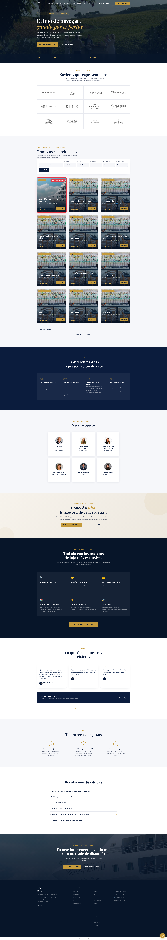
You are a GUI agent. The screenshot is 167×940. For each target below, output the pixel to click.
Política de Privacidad (125, 934)
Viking (95, 916)
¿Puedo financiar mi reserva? (83, 803)
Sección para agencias (106, 3)
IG (119, 697)
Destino (66, 161)
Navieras (50, 3)
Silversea (96, 891)
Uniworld (96, 919)
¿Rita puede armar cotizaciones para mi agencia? (83, 820)
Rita (74, 3)
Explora (95, 903)
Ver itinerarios (67, 44)
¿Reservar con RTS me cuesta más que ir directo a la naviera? (83, 791)
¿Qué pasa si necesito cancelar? (83, 808)
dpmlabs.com (86, 938)
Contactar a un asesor (93, 867)
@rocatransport (80, 708)
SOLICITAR (60, 208)
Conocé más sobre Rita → (95, 525)
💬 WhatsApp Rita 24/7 (120, 900)
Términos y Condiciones (114, 934)
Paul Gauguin (97, 900)
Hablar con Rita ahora (71, 525)
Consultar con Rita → (83, 334)
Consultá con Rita (122, 3)
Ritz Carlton (97, 925)
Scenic (95, 907)
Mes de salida (107, 161)
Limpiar (44, 170)
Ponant (95, 897)
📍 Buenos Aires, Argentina (121, 891)
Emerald (96, 910)
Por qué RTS (67, 3)
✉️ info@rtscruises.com (120, 897)
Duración (93, 161)
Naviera (79, 161)
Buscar (41, 161)
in (124, 697)
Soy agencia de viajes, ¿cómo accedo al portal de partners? (83, 814)
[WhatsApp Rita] (162, 935)
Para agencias (81, 3)
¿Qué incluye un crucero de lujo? (83, 797)
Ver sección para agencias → (83, 625)
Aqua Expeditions (98, 922)
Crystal (95, 894)
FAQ (89, 3)
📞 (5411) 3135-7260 (119, 894)
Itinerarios (58, 3)
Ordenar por (120, 161)
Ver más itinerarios (46, 329)
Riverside (96, 913)
